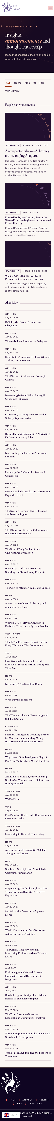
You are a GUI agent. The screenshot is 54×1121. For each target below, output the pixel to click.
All (8, 83)
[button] (50, 8)
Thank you (12, 91)
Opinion (38, 83)
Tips (27, 83)
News (18, 83)
